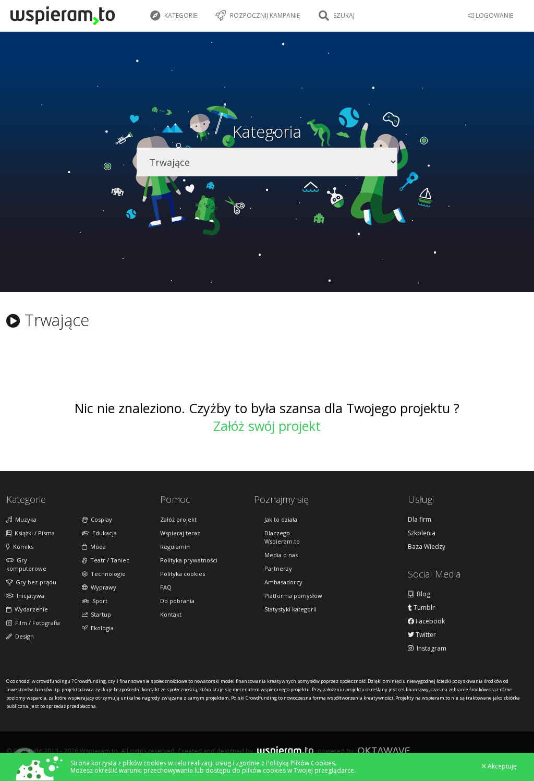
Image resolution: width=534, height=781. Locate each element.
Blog (422, 594)
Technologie (107, 574)
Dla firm (419, 519)
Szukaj (343, 15)
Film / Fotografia (36, 623)
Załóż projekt (178, 519)
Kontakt (170, 614)
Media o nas (281, 555)
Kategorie (180, 15)
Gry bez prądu (34, 582)
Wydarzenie (29, 609)
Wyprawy (102, 587)
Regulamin (175, 546)
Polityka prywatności (188, 560)
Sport (98, 601)
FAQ (166, 587)
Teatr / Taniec (108, 560)
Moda (96, 546)
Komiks (21, 546)
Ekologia (101, 628)
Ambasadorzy (283, 582)
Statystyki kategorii (290, 609)
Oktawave (384, 750)
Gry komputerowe (26, 564)
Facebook (429, 621)
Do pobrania (177, 601)
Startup (99, 614)
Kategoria (267, 131)
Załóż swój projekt (267, 426)
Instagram (430, 648)
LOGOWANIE (493, 15)
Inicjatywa (29, 595)
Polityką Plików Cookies (300, 763)
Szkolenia (421, 533)
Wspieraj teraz (180, 533)
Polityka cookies (182, 574)
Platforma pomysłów (293, 595)
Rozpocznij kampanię (264, 15)
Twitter (425, 635)
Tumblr (423, 608)
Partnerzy (278, 568)
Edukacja (103, 533)
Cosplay (100, 519)
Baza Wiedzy (426, 547)
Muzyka (24, 519)
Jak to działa (280, 519)
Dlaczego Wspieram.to (282, 537)
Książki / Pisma (33, 533)
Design (23, 636)
